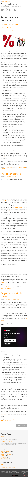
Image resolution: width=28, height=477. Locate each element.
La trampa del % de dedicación (10, 25)
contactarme (6, 156)
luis (15, 30)
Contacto (3, 466)
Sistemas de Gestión (6, 451)
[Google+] (6, 10)
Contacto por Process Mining (8, 467)
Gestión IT (3, 455)
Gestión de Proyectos (11, 286)
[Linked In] (10, 10)
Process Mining (4, 458)
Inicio (2, 464)
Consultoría (9, 167)
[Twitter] (2, 10)
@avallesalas (8, 398)
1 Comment (9, 420)
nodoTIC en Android (5, 436)
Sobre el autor (4, 469)
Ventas (24, 167)
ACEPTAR (14, 475)
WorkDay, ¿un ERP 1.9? (6, 441)
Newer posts (22, 425)
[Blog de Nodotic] (5, 1)
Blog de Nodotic (10, 4)
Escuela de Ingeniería (6, 200)
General (2, 452)
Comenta (3, 168)
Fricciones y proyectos (12, 173)
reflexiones (19, 167)
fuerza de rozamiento (18, 207)
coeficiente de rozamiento (14, 210)
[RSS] (14, 10)
